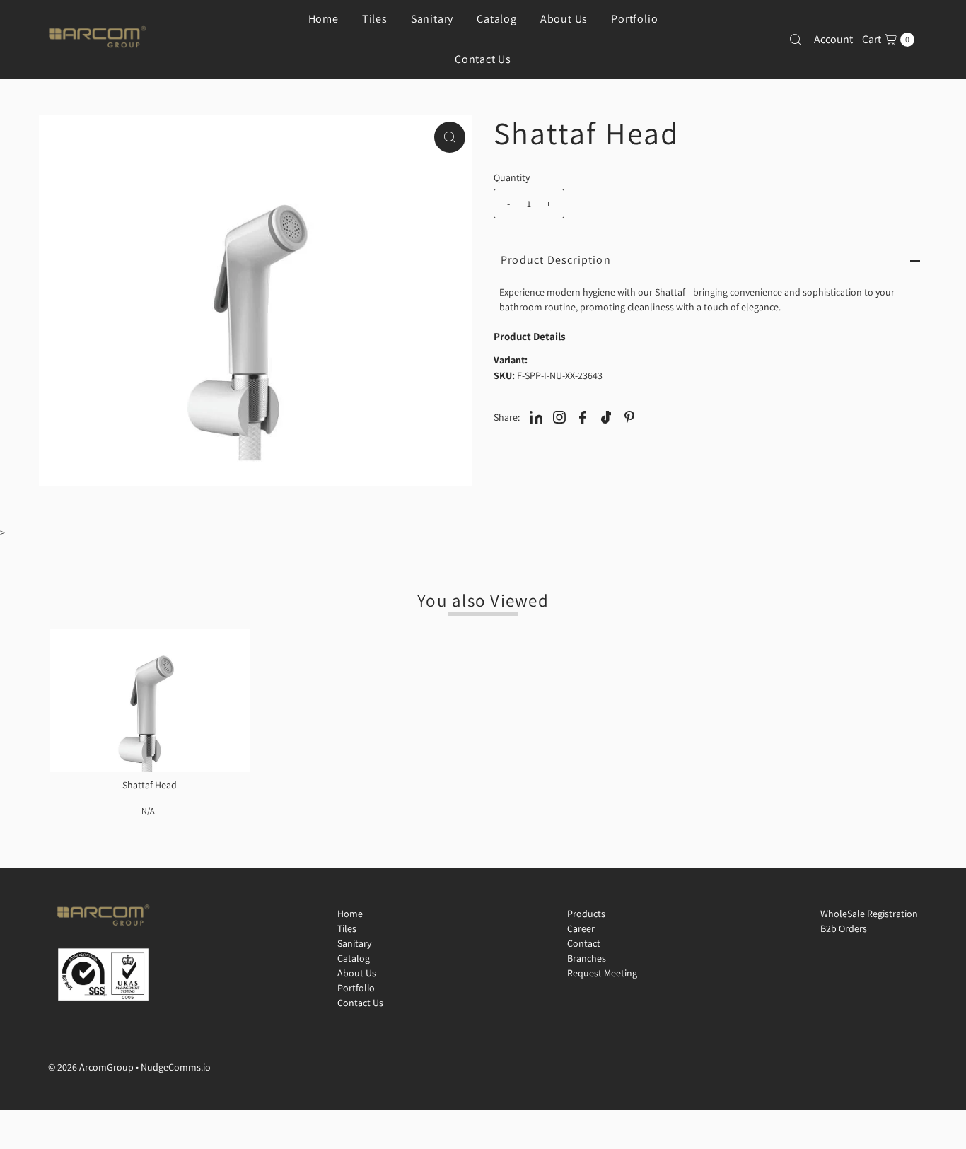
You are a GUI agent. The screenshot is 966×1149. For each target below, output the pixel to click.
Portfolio (356, 987)
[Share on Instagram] (559, 416)
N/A (147, 810)
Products (586, 913)
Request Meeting (602, 973)
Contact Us (483, 59)
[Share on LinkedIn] (536, 416)
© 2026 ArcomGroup (91, 1067)
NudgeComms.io (176, 1067)
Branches (586, 958)
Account (833, 39)
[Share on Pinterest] (629, 416)
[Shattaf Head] (150, 700)
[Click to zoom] (449, 137)
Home (350, 913)
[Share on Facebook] (582, 416)
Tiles (346, 928)
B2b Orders (843, 928)
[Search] (795, 39)
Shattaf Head (149, 784)
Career (581, 928)
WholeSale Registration (869, 913)
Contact (583, 943)
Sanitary (354, 943)
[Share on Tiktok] (606, 416)
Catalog (353, 958)
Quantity (512, 177)
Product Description (556, 259)
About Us (356, 973)
